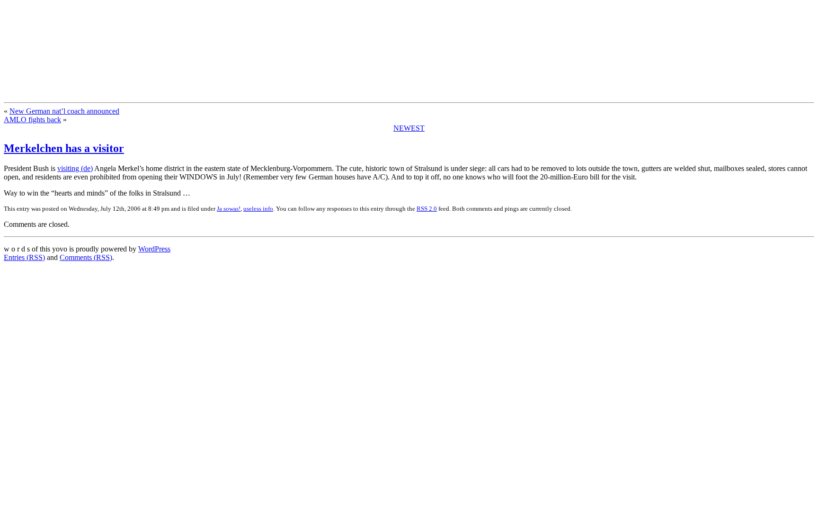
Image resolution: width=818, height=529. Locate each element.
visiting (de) (75, 168)
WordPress (154, 249)
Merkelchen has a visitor (64, 148)
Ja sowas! (228, 208)
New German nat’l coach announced (64, 111)
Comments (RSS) (86, 257)
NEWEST (409, 128)
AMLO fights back (32, 120)
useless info (258, 208)
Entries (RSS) (24, 257)
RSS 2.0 (427, 208)
